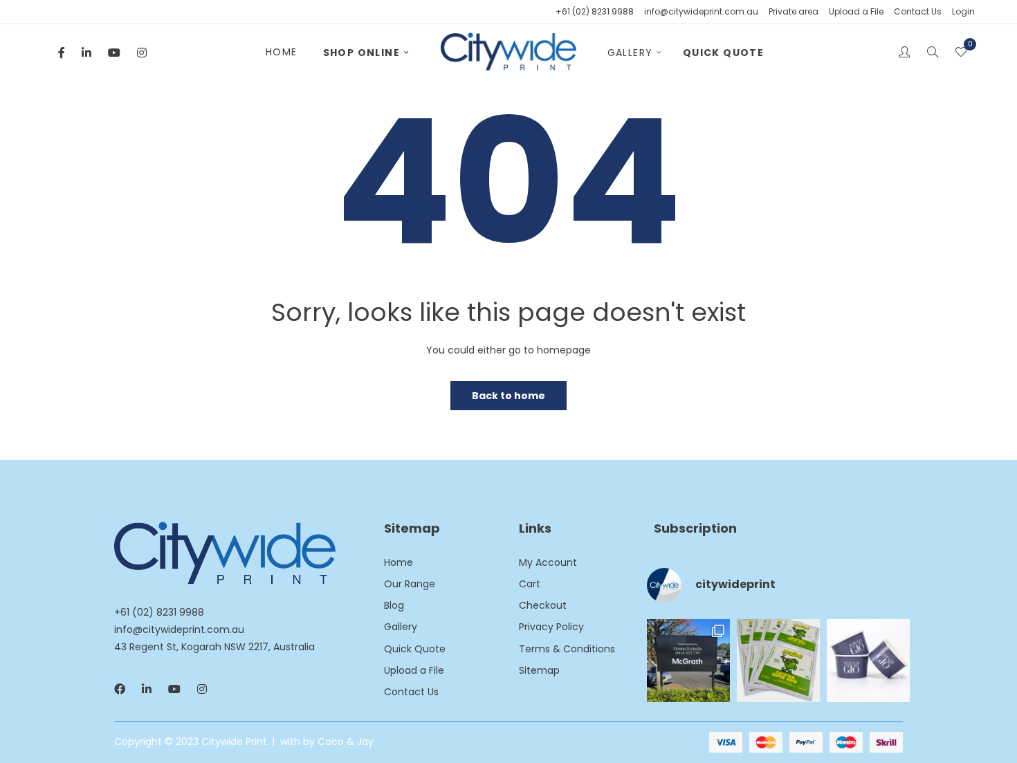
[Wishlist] (960, 53)
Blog (394, 605)
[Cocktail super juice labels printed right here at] (778, 660)
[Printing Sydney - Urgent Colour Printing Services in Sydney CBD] (508, 52)
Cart (529, 584)
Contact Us (918, 11)
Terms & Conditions (567, 649)
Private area (793, 11)
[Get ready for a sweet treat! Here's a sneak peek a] (868, 660)
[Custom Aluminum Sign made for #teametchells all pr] (688, 660)
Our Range (409, 584)
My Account (548, 562)
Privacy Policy (551, 627)
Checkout (543, 605)
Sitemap (539, 670)
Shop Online (361, 52)
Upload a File (856, 11)
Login (963, 11)
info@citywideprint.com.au (701, 11)
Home (281, 52)
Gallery (630, 52)
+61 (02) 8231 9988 (595, 11)
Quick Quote (723, 52)
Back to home (508, 396)
